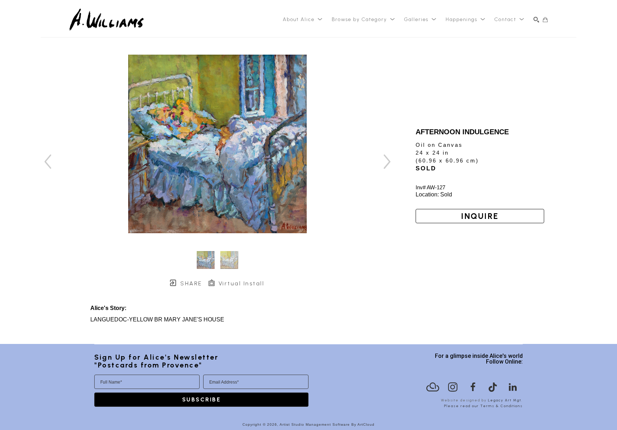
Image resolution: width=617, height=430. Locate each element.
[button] (303, 19)
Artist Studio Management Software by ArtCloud (327, 424)
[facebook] (472, 387)
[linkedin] (512, 387)
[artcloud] (432, 387)
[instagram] (452, 387)
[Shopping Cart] (545, 19)
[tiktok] (492, 387)
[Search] (536, 19)
